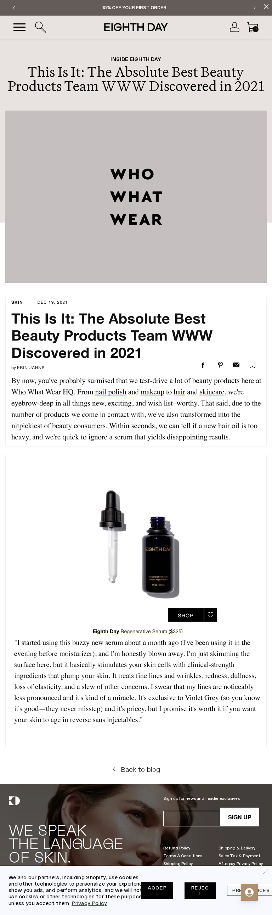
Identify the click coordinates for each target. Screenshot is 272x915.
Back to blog (140, 769)
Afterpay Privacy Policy (241, 863)
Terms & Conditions (182, 855)
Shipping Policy (178, 863)
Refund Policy (177, 848)
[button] (40, 27)
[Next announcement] (254, 8)
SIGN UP (239, 817)
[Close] (264, 872)
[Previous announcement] (14, 8)
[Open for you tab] (249, 892)
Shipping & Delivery (237, 848)
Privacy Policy (89, 903)
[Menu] (19, 27)
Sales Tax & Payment (239, 855)
